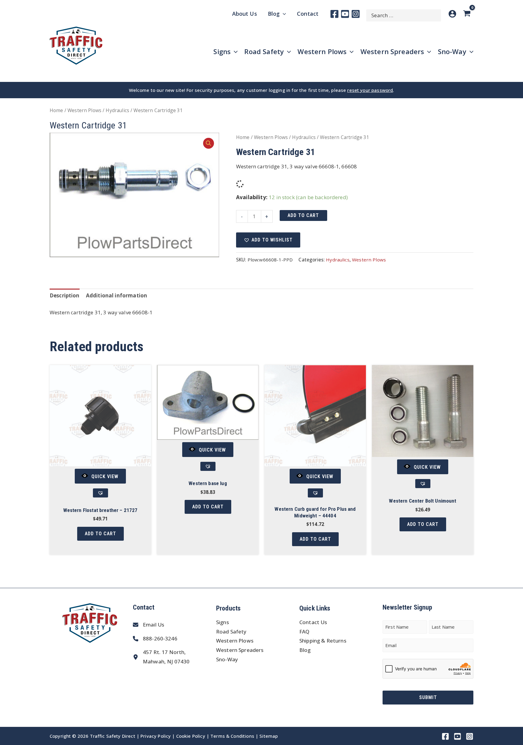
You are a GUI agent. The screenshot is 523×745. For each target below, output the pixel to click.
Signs (222, 622)
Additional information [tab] (116, 295)
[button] (208, 143)
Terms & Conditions (232, 736)
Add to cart (303, 215)
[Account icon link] (452, 14)
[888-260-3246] (155, 638)
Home (56, 110)
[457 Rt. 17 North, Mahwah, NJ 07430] (161, 657)
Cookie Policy (190, 736)
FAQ (304, 631)
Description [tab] (65, 295)
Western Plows (84, 110)
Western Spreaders (240, 649)
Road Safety (231, 631)
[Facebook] (334, 13)
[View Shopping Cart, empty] (467, 13)
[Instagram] (355, 13)
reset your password (370, 90)
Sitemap (268, 736)
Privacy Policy (155, 736)
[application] (283, 13)
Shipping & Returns (322, 640)
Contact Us (313, 622)
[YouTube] (345, 13)
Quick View (104, 476)
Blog (305, 649)
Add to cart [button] (100, 533)
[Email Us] (148, 625)
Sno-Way (227, 659)
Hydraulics (117, 110)
